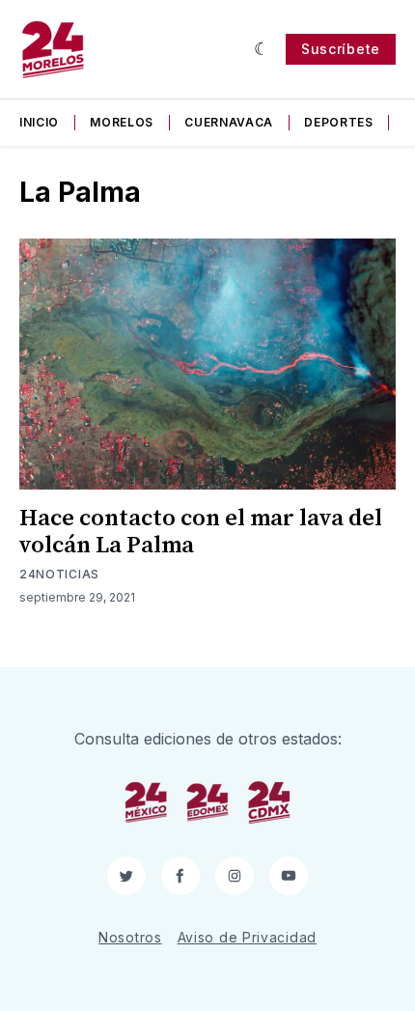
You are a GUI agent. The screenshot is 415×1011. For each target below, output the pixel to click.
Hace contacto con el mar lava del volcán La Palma (200, 532)
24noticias (59, 574)
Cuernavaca (228, 122)
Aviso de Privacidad (247, 937)
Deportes (339, 122)
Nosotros (130, 937)
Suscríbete (340, 49)
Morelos (121, 122)
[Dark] (262, 49)
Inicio (39, 122)
